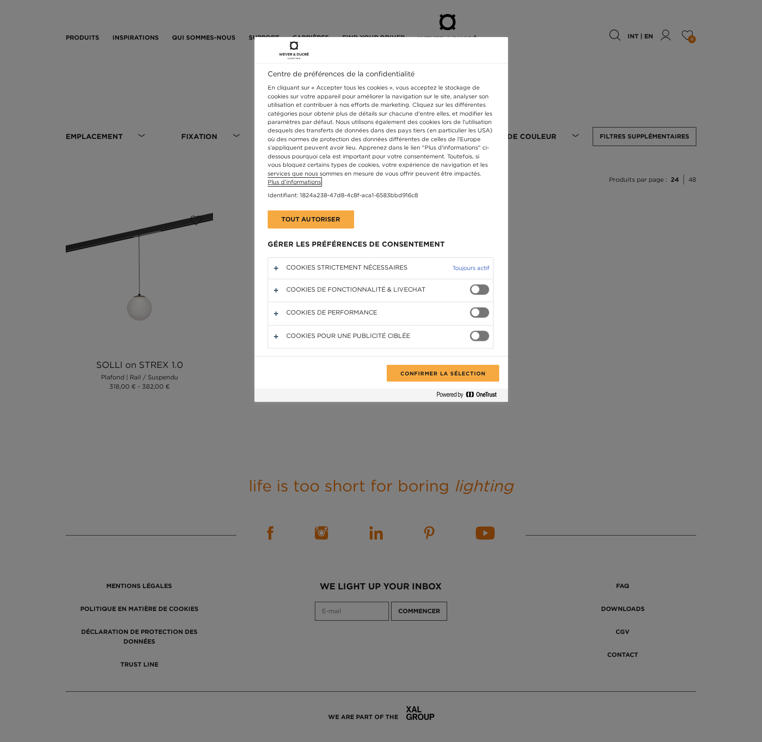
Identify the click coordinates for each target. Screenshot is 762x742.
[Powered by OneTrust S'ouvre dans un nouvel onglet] (470, 396)
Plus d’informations (294, 182)
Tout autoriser (310, 219)
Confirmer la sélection (442, 373)
